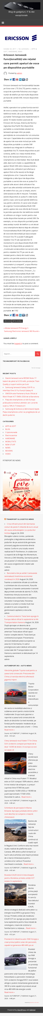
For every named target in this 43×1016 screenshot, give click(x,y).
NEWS (20, 51)
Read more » (9, 730)
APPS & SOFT (10, 426)
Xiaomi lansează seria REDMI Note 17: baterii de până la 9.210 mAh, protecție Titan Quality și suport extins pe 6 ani (21, 381)
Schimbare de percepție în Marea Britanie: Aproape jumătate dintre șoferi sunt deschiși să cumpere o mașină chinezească (20, 812)
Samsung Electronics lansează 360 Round (21, 331)
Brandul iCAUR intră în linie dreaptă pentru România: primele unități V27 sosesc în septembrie (19, 878)
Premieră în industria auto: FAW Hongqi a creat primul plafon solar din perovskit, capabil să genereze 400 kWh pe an (21, 942)
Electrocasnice (11, 435)
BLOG (7, 429)
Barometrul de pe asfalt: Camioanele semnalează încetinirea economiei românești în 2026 (20, 576)
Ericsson (7, 321)
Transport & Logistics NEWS (20, 519)
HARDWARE (12, 51)
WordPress (21, 1010)
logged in (18, 343)
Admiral (32, 1010)
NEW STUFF (10, 444)
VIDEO (8, 454)
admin (19, 73)
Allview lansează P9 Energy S (16, 328)
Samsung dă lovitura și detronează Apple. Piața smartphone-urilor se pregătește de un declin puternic (21, 412)
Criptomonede (11, 432)
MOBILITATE (10, 441)
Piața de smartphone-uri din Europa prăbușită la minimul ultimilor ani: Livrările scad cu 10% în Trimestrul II (20, 402)
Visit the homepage (36, 367)
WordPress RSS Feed (34, 1002)
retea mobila (17, 321)
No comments (24, 49)
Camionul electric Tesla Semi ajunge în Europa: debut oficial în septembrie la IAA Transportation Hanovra (21, 619)
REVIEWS (9, 451)
